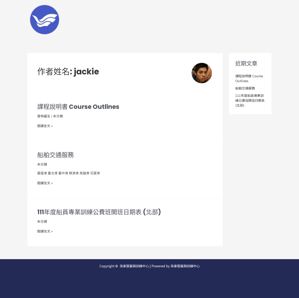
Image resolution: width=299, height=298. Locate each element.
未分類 (58, 116)
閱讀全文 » (45, 126)
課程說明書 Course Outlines (78, 106)
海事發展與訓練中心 (97, 17)
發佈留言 (43, 116)
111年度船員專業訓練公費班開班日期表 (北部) (99, 212)
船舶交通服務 (55, 155)
